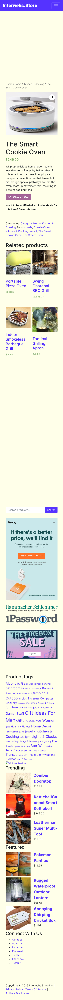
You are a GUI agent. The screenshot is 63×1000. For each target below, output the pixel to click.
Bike (34, 689)
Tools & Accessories (19, 750)
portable (19, 746)
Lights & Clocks (44, 736)
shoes (27, 746)
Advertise (18, 943)
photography (44, 741)
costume (21, 703)
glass (8, 727)
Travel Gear (35, 754)
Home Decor (41, 726)
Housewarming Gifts (15, 732)
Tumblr (16, 962)
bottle (20, 693)
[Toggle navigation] (55, 5)
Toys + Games (39, 750)
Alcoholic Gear (17, 683)
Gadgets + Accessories (40, 707)
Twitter (16, 955)
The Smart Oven (33, 235)
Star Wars (39, 746)
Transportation (16, 755)
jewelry (30, 731)
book (38, 688)
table (49, 746)
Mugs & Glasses (28, 741)
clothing (27, 698)
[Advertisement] (31, 44)
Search (51, 509)
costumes (31, 702)
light (28, 736)
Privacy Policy (14, 989)
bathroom (13, 688)
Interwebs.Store (20, 5)
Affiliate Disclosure (17, 993)
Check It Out (20, 197)
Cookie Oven (42, 227)
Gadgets (23, 707)
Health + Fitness (20, 726)
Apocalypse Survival (40, 684)
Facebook (18, 959)
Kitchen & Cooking (33, 84)
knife (22, 737)
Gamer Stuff (15, 713)
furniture (12, 707)
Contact (17, 939)
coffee (36, 699)
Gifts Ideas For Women (35, 720)
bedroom (26, 688)
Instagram (18, 947)
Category (26, 223)
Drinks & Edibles (46, 703)
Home (9, 84)
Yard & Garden (24, 759)
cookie (28, 227)
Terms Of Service (35, 989)
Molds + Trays (13, 741)
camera (27, 693)
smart (33, 231)
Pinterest (17, 951)
